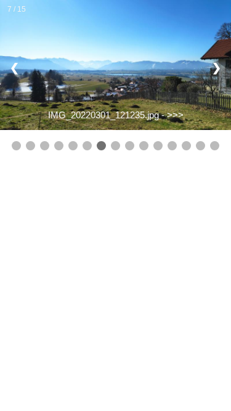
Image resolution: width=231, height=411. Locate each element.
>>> (175, 115)
